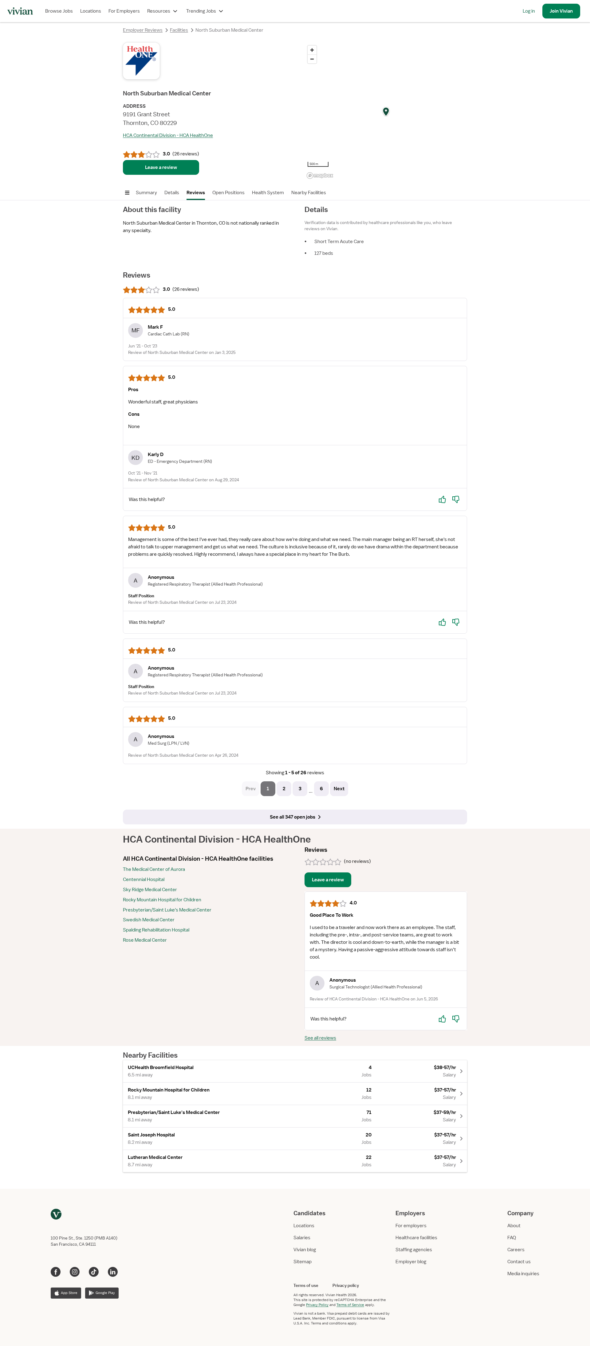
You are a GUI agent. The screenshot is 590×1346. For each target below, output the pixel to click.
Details (171, 193)
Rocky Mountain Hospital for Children (162, 900)
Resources (158, 11)
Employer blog (410, 1262)
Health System (268, 193)
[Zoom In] (312, 50)
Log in (529, 11)
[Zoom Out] (312, 58)
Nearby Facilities (308, 193)
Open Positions (228, 193)
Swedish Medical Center (149, 920)
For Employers (124, 11)
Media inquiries (523, 1274)
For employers (411, 1226)
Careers (516, 1250)
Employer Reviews (143, 30)
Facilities (179, 30)
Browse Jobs (59, 11)
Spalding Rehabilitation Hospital (156, 930)
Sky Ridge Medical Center (150, 890)
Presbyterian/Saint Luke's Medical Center (167, 910)
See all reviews (320, 1038)
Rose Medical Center (145, 940)
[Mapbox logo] (319, 175)
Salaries (301, 1238)
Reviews (196, 193)
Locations (90, 11)
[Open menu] (127, 192)
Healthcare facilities (416, 1238)
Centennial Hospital (143, 879)
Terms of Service (350, 1304)
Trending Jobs (201, 11)
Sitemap (302, 1262)
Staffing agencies (413, 1250)
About (514, 1226)
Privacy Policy (317, 1304)
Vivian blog (304, 1250)
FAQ (511, 1238)
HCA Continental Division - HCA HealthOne (168, 135)
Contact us (519, 1262)
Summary (146, 193)
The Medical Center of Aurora (154, 869)
